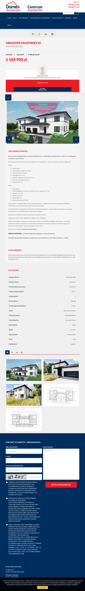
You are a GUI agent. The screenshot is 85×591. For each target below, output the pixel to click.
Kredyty (9, 25)
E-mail (8, 456)
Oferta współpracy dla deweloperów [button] (40, 18)
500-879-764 (43, 83)
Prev (9, 139)
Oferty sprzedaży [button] (23, 18)
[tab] (8, 97)
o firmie (9, 18)
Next (76, 139)
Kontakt (75, 18)
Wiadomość (48, 447)
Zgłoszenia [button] (68, 18)
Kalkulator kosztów (57, 18)
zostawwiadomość (42, 89)
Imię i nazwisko (12, 447)
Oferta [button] (15, 18)
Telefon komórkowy (14, 466)
